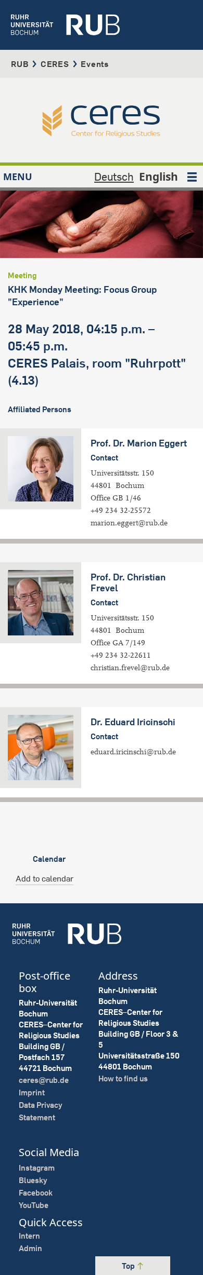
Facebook (36, 1193)
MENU (17, 176)
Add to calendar (44, 878)
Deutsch (114, 176)
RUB (20, 64)
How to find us (123, 1078)
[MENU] (192, 176)
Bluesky (33, 1180)
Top (129, 1266)
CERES (55, 64)
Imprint (32, 1092)
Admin (30, 1248)
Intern (29, 1236)
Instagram (37, 1168)
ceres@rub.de (44, 1080)
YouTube (33, 1205)
